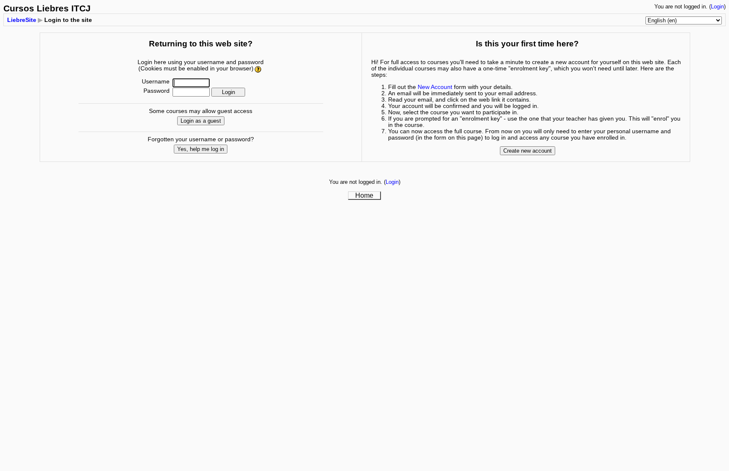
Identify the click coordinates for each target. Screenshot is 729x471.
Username (156, 81)
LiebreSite (21, 19)
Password (156, 91)
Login (717, 6)
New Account (435, 87)
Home (364, 195)
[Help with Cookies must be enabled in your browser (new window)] (258, 68)
